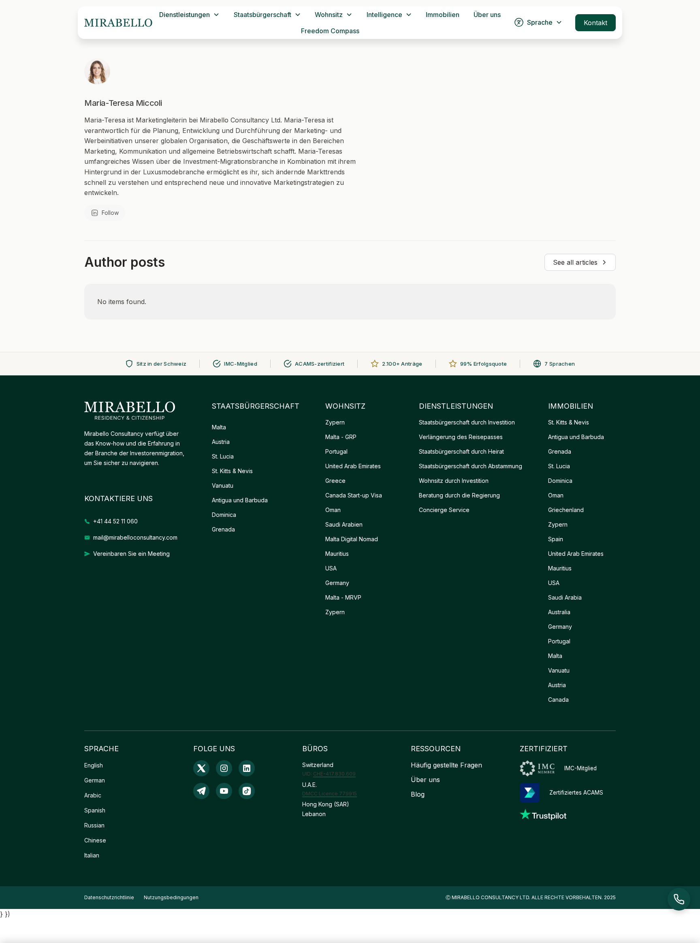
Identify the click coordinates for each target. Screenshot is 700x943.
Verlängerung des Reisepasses (461, 436)
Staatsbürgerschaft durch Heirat (461, 451)
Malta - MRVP (343, 597)
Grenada (223, 529)
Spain (555, 539)
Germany (337, 582)
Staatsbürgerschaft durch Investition (467, 422)
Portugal (336, 451)
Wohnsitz (329, 15)
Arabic (92, 795)
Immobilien (442, 15)
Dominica (224, 514)
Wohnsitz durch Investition (454, 480)
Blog (418, 794)
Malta (219, 427)
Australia (559, 612)
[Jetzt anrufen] (679, 899)
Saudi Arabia (565, 597)
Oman (333, 509)
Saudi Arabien (344, 524)
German (94, 780)
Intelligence (384, 15)
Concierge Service (444, 509)
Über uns (487, 15)
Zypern (335, 422)
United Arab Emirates (353, 466)
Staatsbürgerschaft (262, 15)
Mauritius (337, 553)
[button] (189, 14)
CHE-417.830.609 (334, 774)
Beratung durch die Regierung (459, 495)
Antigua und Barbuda (240, 500)
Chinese (95, 840)
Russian (94, 825)
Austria (221, 441)
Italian (91, 855)
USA (331, 568)
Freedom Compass (330, 31)
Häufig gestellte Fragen (446, 765)
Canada (558, 699)
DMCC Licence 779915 (329, 794)
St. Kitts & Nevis (232, 470)
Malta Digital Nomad (351, 539)
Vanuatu (222, 485)
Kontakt (595, 23)
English (93, 765)
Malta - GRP (340, 436)
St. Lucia (223, 456)
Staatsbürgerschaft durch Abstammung (470, 466)
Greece (335, 480)
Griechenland (566, 509)
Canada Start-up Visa (353, 495)
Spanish (94, 810)
